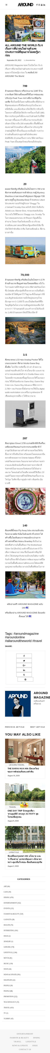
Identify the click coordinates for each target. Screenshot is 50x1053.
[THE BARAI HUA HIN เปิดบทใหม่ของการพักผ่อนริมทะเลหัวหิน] (25, 752)
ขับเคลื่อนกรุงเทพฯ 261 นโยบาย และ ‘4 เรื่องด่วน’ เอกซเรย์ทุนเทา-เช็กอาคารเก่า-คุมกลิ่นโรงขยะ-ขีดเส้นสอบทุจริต (25, 859)
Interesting (14, 40)
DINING (7, 897)
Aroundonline (30, 60)
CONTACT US (25, 1049)
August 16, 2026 (14, 776)
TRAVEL (37, 40)
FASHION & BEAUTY (11, 914)
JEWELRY (7, 941)
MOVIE (6, 958)
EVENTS (7, 908)
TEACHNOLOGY (10, 1002)
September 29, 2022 (14, 60)
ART (5, 886)
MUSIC (6, 963)
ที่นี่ (27, 608)
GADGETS (7, 919)
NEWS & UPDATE (10, 974)
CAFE (6, 892)
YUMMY (7, 1019)
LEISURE (13, 765)
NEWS (6, 969)
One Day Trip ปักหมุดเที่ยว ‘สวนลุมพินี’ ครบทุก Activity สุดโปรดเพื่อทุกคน (23, 814)
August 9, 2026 (13, 821)
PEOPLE (7, 986)
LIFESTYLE (27, 40)
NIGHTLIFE (8, 980)
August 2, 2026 (13, 866)
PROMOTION (8, 997)
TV (5, 1013)
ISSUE (6, 936)
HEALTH (7, 925)
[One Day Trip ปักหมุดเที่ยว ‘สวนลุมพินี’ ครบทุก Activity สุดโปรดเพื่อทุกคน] (25, 794)
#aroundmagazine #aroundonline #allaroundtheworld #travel (23, 637)
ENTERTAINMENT (10, 903)
